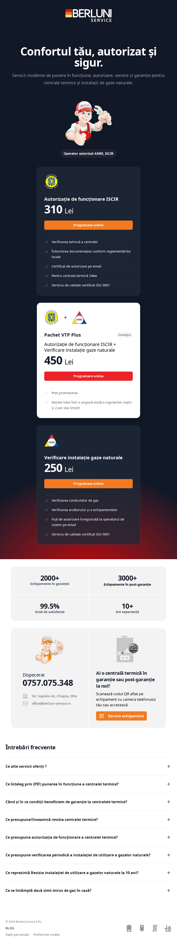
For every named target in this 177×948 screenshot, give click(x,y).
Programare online (88, 225)
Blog (10, 928)
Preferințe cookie (47, 934)
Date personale (17, 934)
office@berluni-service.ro (51, 703)
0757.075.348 (48, 682)
